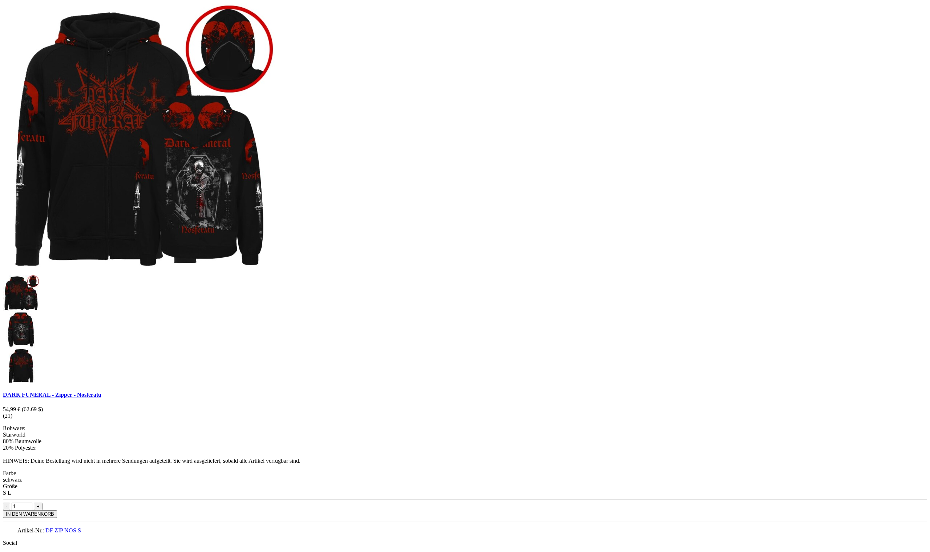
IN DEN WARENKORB (30, 514)
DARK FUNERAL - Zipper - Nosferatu (52, 395)
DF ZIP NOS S (63, 530)
